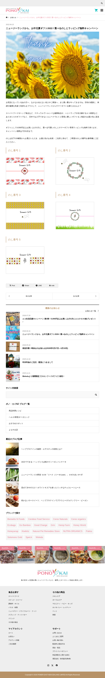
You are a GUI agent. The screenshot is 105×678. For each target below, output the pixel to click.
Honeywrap (12, 531)
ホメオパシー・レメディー (61, 607)
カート (10, 633)
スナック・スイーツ (15, 600)
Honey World (79, 525)
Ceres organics (78, 519)
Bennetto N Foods (16, 519)
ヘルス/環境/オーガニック (19, 417)
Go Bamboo (25, 525)
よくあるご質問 (57, 636)
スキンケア (56, 596)
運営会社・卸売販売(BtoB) (61, 659)
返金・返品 (56, 648)
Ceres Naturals (60, 519)
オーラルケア (57, 600)
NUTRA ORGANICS (72, 531)
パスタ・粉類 (13, 607)
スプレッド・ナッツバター (17, 615)
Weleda (39, 537)
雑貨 (54, 615)
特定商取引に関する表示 (60, 655)
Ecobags (11, 525)
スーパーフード (13, 596)
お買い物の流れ (57, 640)
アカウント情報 (13, 640)
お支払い (11, 636)
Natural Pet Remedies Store (46, 531)
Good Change (40, 525)
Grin (53, 525)
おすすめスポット (16, 423)
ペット (54, 611)
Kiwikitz (25, 531)
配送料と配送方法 (58, 644)
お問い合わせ (57, 633)
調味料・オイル (13, 604)
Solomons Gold (14, 537)
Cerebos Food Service (39, 519)
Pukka (89, 531)
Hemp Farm (64, 525)
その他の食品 (13, 622)
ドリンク (11, 618)
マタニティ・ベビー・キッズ (62, 604)
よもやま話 (13, 430)
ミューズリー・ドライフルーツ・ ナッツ (22, 611)
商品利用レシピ (15, 411)
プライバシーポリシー (60, 651)
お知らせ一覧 (90, 311)
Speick (29, 537)
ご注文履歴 (12, 644)
